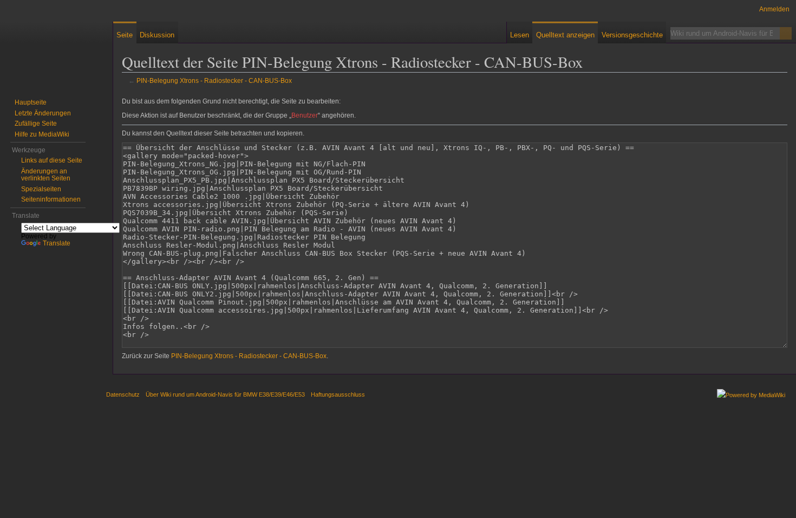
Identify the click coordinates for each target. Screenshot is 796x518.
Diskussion (157, 35)
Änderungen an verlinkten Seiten (45, 175)
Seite (124, 35)
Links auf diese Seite (51, 160)
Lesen (519, 35)
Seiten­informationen (51, 199)
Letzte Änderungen (43, 113)
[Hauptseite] (43, 43)
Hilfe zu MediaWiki (42, 134)
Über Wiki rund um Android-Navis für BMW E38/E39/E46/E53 (225, 394)
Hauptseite (31, 102)
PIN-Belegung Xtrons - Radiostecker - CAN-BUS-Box (214, 80)
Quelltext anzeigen (565, 35)
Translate (56, 243)
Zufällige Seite (36, 123)
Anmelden (774, 9)
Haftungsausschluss (338, 394)
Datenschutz (123, 394)
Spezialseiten (41, 189)
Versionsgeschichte (632, 35)
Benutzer (304, 115)
